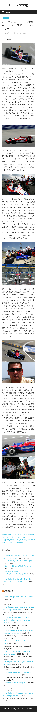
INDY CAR (5, 18)
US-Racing (18, 5)
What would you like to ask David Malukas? (19, 597)
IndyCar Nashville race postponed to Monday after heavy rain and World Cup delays (16, 620)
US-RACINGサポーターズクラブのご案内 (18, 561)
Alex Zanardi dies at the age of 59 (16, 683)
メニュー (8, 12)
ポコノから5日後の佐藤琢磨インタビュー (18, 566)
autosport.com (8, 591)
